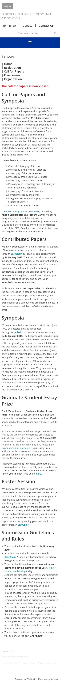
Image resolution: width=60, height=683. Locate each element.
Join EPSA (9, 25)
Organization (13, 79)
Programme (12, 75)
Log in (7, 5)
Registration (12, 67)
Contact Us (46, 25)
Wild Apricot (32, 679)
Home (8, 64)
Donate (27, 25)
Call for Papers (14, 71)
